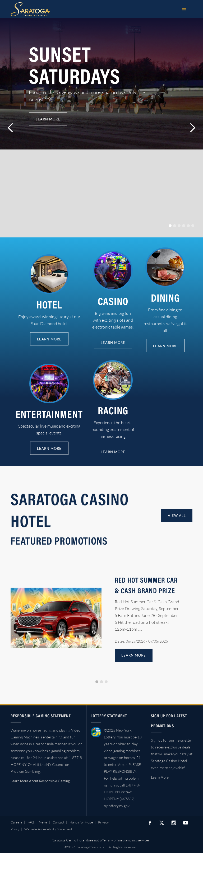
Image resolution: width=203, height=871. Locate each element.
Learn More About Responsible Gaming (40, 781)
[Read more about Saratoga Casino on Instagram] (173, 823)
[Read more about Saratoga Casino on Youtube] (185, 823)
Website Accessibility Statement (48, 829)
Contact (58, 822)
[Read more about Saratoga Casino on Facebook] (150, 823)
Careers (16, 822)
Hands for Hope (81, 822)
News (43, 822)
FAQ (30, 822)
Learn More (160, 777)
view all (177, 515)
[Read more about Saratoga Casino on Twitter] (162, 823)
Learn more (48, 119)
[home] (30, 9)
